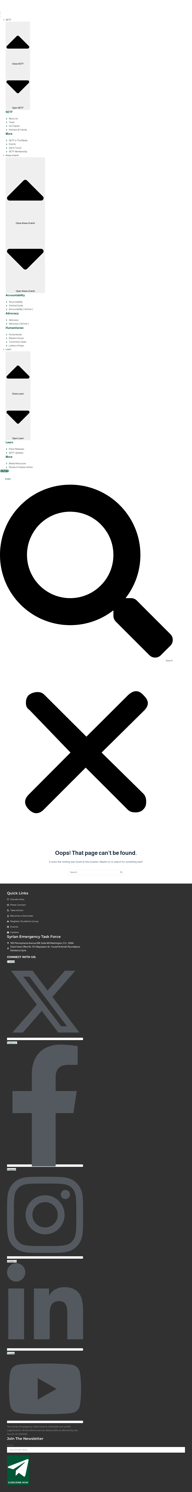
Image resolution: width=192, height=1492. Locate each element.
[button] (86, 572)
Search (169, 660)
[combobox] (93, 872)
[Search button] (121, 872)
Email (10, 1445)
